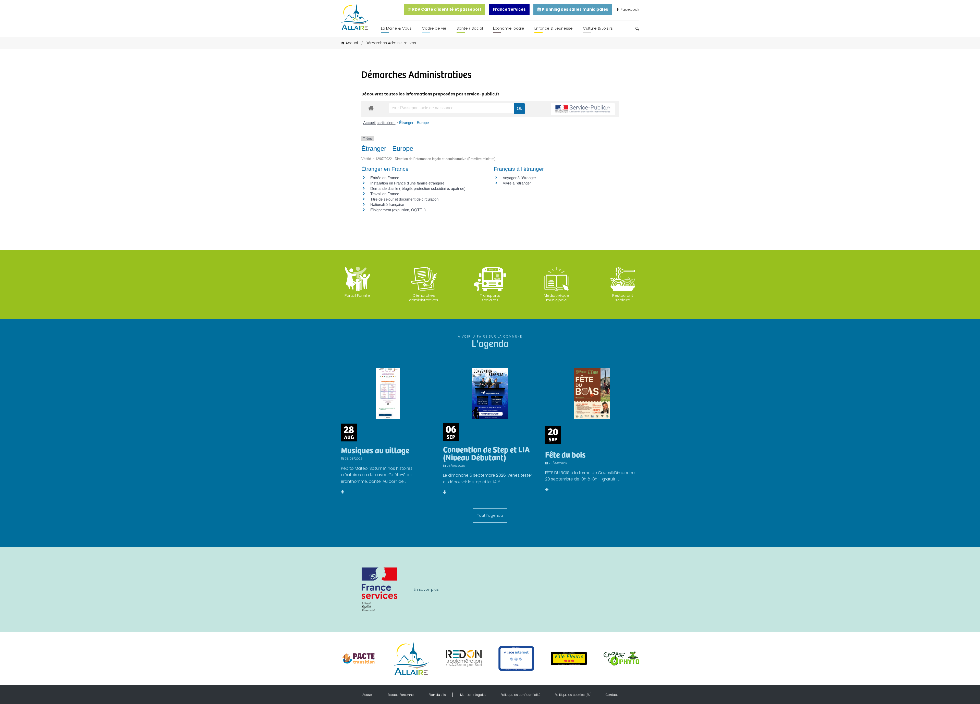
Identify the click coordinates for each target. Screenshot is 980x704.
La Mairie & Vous (396, 28)
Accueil (352, 42)
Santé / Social (470, 28)
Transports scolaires (490, 298)
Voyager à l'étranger (519, 178)
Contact (612, 695)
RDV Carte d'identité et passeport (446, 9)
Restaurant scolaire (622, 298)
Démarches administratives (423, 298)
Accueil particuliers (379, 122)
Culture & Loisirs (598, 28)
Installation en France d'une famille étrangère (407, 183)
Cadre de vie (434, 28)
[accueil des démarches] (371, 108)
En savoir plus (426, 589)
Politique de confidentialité (520, 695)
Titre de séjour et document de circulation (404, 199)
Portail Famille (357, 295)
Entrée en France (384, 178)
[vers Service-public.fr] (583, 109)
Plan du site (437, 695)
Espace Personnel (400, 695)
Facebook (629, 9)
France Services (509, 9)
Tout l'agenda (490, 515)
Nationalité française (387, 204)
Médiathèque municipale (556, 298)
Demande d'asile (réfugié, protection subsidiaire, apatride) (417, 188)
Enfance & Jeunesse (553, 28)
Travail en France (384, 194)
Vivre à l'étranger (517, 183)
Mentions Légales (473, 695)
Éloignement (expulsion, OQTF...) (398, 210)
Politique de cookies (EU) (573, 695)
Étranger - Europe (414, 122)
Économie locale (508, 28)
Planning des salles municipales (574, 9)
